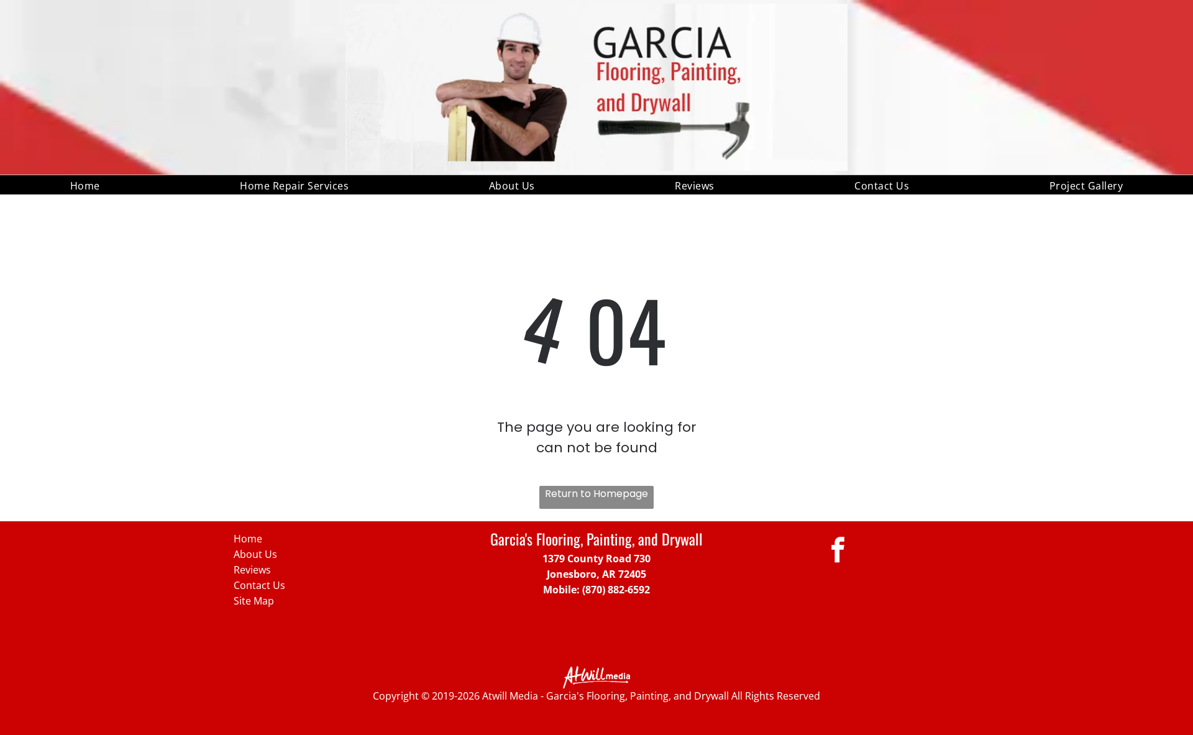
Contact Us (259, 585)
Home (248, 539)
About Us (255, 554)
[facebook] (838, 551)
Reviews (252, 570)
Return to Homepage (596, 493)
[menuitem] (85, 184)
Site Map (254, 601)
